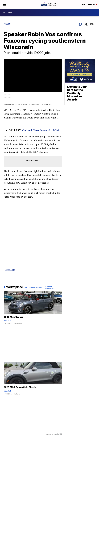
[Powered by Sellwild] (58, 434)
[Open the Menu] (4, 4)
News (7, 23)
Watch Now (89, 4)
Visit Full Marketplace (50, 287)
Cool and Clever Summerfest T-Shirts (41, 130)
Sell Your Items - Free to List (33, 288)
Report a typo (10, 270)
